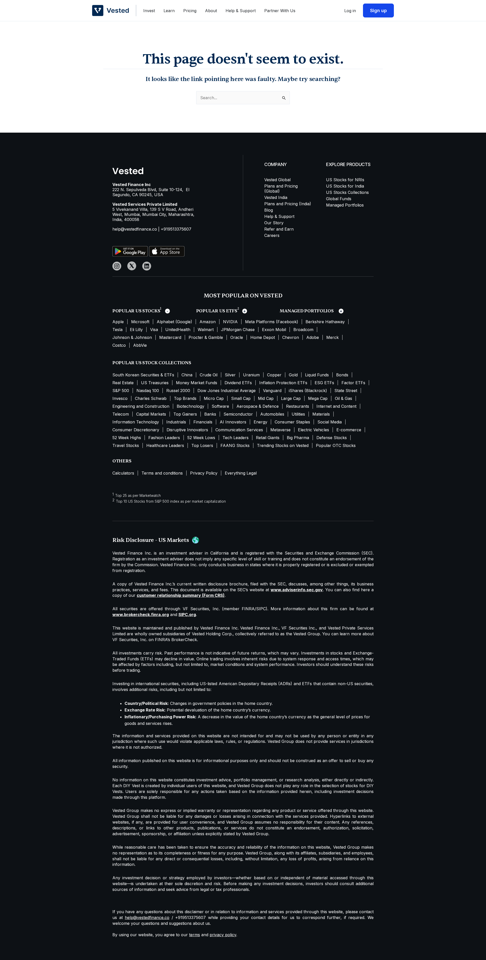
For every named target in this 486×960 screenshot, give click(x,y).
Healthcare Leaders (165, 445)
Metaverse (280, 429)
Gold (293, 374)
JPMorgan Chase (238, 329)
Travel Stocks (125, 445)
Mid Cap (266, 398)
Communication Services (239, 429)
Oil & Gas (343, 398)
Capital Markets (151, 414)
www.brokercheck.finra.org (140, 614)
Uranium (251, 374)
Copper (274, 374)
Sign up (378, 10)
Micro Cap (214, 398)
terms (194, 934)
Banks (210, 414)
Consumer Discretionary (135, 429)
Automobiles (272, 414)
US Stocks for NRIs (345, 179)
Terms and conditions (162, 473)
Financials (202, 421)
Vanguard (272, 390)
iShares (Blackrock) (308, 390)
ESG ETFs (324, 382)
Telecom (120, 414)
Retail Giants (267, 437)
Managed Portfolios (345, 205)
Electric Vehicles (313, 429)
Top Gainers (185, 414)
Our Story (274, 222)
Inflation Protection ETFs (283, 382)
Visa (154, 329)
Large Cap (291, 398)
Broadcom (303, 329)
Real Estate (123, 382)
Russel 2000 (178, 390)
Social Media (329, 421)
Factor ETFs (353, 382)
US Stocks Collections (347, 192)
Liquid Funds (317, 374)
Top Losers (202, 445)
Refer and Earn (279, 229)
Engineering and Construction (140, 406)
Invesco (120, 398)
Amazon (207, 321)
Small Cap (241, 398)
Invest (149, 10)
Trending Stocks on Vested (283, 445)
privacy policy (223, 934)
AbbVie (140, 345)
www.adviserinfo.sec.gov (297, 589)
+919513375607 (176, 229)
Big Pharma (298, 437)
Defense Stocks (331, 437)
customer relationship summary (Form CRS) (181, 595)
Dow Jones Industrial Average (226, 390)
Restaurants (297, 406)
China (186, 374)
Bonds (342, 374)
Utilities (298, 414)
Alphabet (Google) (174, 321)
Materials (321, 414)
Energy (260, 421)
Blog (268, 210)
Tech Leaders (235, 437)
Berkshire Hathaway (325, 321)
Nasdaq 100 (147, 390)
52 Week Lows (201, 437)
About (211, 10)
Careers (271, 235)
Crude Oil (208, 374)
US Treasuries (155, 382)
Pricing (189, 10)
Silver (230, 374)
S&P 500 (120, 390)
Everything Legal (241, 473)
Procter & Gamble (206, 337)
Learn (169, 10)
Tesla (117, 329)
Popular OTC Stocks (336, 445)
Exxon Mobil (274, 329)
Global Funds (338, 198)
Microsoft (140, 321)
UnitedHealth (177, 329)
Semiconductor (238, 414)
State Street (345, 390)
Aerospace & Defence (257, 406)
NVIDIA (230, 321)
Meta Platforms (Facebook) (271, 321)
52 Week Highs (126, 437)
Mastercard (170, 337)
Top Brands (185, 398)
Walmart (206, 329)
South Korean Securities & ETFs (143, 374)
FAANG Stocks (235, 445)
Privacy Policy (203, 473)
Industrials (176, 421)
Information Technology (135, 421)
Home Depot (262, 337)
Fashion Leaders (164, 437)
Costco (119, 345)
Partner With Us (279, 10)
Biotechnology (190, 406)
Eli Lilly (136, 329)
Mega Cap (318, 398)
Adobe (312, 337)
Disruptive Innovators (187, 429)
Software (220, 406)
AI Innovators (233, 421)
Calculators (123, 473)
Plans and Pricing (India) (287, 203)
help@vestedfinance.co (134, 229)
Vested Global (277, 179)
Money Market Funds (196, 382)
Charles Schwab (151, 398)
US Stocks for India (345, 186)
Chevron (290, 337)
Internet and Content (336, 406)
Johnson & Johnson (132, 337)
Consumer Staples (292, 421)
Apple (118, 321)
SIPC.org (187, 614)
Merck (332, 337)
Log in (350, 10)
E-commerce (348, 429)
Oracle (236, 337)
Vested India (275, 197)
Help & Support (241, 10)
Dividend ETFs (238, 382)
